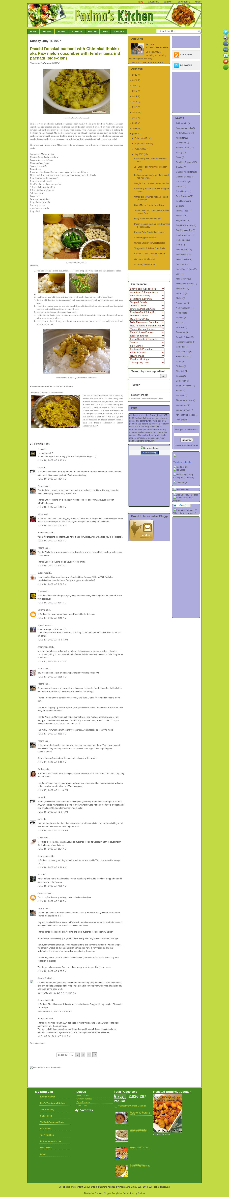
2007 (134, 133)
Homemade (181, 239)
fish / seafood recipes (185, 414)
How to (179, 244)
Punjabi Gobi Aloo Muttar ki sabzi (149, 232)
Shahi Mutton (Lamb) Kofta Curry (149, 204)
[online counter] (181, 489)
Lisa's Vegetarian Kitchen (52, 1103)
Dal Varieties (182, 181)
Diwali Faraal (182, 191)
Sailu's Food (46, 1116)
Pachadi (180, 317)
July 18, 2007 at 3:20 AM (52, 867)
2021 (134, 80)
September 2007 (142, 143)
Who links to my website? (184, 512)
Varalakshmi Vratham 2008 (139, 1147)
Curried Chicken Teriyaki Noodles (149, 242)
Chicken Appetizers (185, 171)
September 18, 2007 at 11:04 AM (57, 992)
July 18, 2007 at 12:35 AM (53, 830)
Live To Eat (45, 1128)
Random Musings (184, 341)
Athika (40, 514)
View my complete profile (146, 62)
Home (140, 2)
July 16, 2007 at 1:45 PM (52, 506)
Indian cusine (182, 254)
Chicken (180, 166)
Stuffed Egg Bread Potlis (145, 237)
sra (39, 467)
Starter (179, 390)
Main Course (182, 278)
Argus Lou (42, 625)
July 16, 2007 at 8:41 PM (52, 602)
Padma (41, 485)
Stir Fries (180, 395)
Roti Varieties (182, 356)
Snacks (179, 375)
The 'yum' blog (47, 1109)
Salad (178, 361)
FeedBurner (192, 445)
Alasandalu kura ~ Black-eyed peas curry (140, 1165)
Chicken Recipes (84, 1099)
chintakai (65, 127)
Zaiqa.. (43, 1154)
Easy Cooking (182, 196)
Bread (179, 157)
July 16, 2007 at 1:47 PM (52, 525)
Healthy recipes (183, 234)
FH (39, 448)
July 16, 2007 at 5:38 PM (52, 584)
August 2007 (140, 148)
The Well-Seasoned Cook (52, 1122)
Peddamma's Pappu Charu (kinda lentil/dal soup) (140, 1113)
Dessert (179, 186)
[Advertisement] (69, 1048)
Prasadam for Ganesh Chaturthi (132, 1106)
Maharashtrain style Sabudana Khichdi (139, 1130)
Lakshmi (41, 609)
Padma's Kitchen (107, 1186)
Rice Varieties (182, 351)
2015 (134, 90)
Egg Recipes (182, 200)
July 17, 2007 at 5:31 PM (52, 661)
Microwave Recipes (185, 283)
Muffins (179, 298)
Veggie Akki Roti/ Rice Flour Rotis (149, 248)
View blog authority (182, 462)
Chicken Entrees (183, 176)
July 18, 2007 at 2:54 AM (52, 848)
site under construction (144, 258)
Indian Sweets (182, 249)
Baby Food (181, 142)
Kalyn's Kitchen (47, 1097)
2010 (134, 117)
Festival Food (182, 210)
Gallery (119, 31)
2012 (134, 106)
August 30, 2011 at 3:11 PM (54, 1036)
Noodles (180, 312)
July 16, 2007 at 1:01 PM (52, 478)
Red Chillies (46, 1148)
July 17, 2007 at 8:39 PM (52, 733)
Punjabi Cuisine (183, 336)
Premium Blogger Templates (108, 1193)
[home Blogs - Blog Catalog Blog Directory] (186, 477)
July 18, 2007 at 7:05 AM (52, 885)
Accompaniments (184, 128)
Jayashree (42, 893)
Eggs (178, 205)
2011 (134, 112)
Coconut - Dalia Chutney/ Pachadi (149, 253)
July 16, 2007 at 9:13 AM (52, 460)
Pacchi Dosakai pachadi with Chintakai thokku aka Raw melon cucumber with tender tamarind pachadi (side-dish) (75, 53)
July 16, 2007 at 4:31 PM (52, 565)
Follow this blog (149, 453)
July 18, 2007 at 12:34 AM (53, 811)
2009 (134, 122)
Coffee (41, 837)
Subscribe (186, 54)
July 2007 (139, 154)
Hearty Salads (82, 1095)
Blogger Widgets (157, 399)
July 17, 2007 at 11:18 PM (53, 790)
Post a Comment (37, 1043)
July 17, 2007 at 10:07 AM (53, 639)
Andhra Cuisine (183, 132)
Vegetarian (181, 405)
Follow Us (186, 65)
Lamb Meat (181, 264)
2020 (134, 85)
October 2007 (141, 138)
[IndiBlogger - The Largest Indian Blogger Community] (141, 539)
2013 (134, 101)
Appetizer (180, 137)
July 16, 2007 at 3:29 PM (52, 540)
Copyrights (184, 2)
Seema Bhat (43, 978)
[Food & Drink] (180, 466)
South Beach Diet (184, 385)
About (198, 2)
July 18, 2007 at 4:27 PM (52, 971)
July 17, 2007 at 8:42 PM (52, 761)
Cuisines (77, 31)
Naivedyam (181, 302)
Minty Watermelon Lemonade (147, 218)
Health (92, 31)
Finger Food (181, 220)
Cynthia (41, 769)
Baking (62, 31)
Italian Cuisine (182, 259)
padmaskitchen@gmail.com (142, 440)
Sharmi (41, 668)
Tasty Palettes (47, 1135)
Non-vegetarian (183, 307)
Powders (180, 327)
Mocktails (180, 293)
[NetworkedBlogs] (149, 447)
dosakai (48, 127)
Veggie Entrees (183, 409)
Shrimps (180, 366)
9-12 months (181, 123)
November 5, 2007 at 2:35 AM (55, 1011)
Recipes (47, 31)
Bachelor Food (182, 147)
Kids (105, 31)
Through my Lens (184, 400)
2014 (134, 96)
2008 (134, 128)
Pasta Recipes (83, 1102)
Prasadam (180, 332)
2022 (134, 74)
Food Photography (184, 225)
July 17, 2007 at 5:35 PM (52, 676)
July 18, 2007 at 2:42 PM (52, 901)
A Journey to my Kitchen (145, 264)
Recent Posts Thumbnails (140, 399)
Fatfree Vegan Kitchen (50, 1141)
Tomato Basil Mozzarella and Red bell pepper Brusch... (151, 211)
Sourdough (181, 380)
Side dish (180, 371)
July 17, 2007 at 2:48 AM (52, 617)
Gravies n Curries (184, 230)
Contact (168, 2)
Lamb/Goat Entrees (185, 268)
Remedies (180, 346)
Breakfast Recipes (184, 162)
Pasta (178, 322)
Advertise (153, 2)
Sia (39, 874)
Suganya (42, 572)
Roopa (41, 591)
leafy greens (181, 419)
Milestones (181, 288)
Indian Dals (81, 1105)
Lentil (178, 273)
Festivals (180, 215)
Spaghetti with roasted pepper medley (151, 183)
